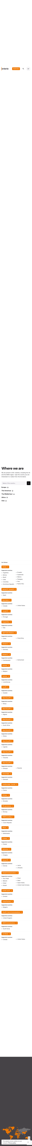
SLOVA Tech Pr (6, 890)
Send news (16, 68)
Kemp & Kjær (6, 773)
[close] (28, 1142)
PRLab (4, 827)
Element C (5, 643)
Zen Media (5, 933)
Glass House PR (7, 698)
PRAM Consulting (7, 817)
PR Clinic (5, 795)
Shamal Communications (9, 872)
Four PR (4, 687)
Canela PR (5, 611)
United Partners (7, 901)
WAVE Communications (9, 923)
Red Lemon (5, 849)
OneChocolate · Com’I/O (9, 784)
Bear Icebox (6, 600)
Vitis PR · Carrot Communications (11, 912)
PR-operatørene (7, 806)
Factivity (5, 665)
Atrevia (4, 567)
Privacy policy (12, 1143)
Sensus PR (5, 860)
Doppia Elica (6, 622)
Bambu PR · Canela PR (8, 589)
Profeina (5, 838)
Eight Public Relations (8, 632)
